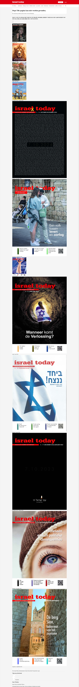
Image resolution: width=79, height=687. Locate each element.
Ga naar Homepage (30, 13)
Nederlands (19, 684)
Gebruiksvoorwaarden (36, 686)
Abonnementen (22, 670)
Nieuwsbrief (30, 670)
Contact (26, 670)
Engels (13, 684)
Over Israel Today (15, 670)
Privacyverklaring (28, 686)
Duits (16, 684)
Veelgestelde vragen (36, 670)
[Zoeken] (65, 5)
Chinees (22, 684)
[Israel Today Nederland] (18, 2)
